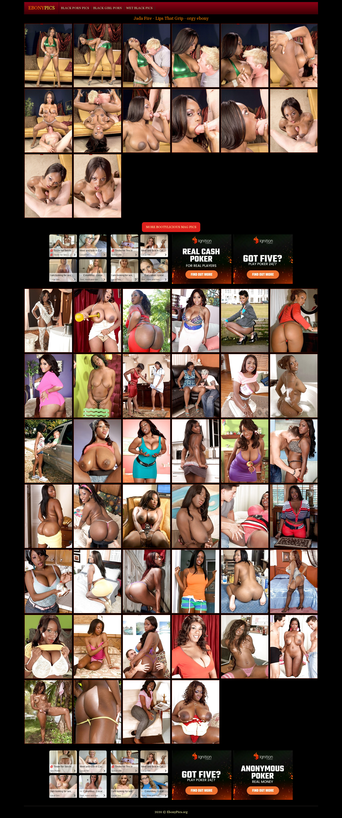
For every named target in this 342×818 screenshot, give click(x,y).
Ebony (41, 8)
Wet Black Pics (139, 8)
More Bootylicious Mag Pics (171, 227)
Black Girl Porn (107, 8)
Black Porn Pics (75, 8)
